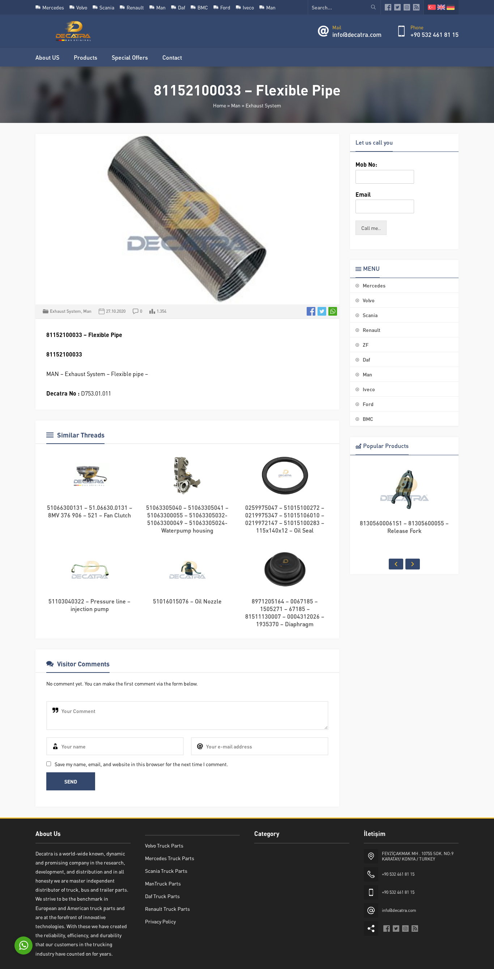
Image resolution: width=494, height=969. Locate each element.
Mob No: (366, 164)
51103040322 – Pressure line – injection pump (89, 604)
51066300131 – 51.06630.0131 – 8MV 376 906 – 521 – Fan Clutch (89, 511)
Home (219, 105)
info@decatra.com (357, 34)
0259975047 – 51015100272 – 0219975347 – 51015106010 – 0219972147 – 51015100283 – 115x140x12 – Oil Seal (284, 519)
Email (363, 194)
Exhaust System (263, 105)
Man (235, 105)
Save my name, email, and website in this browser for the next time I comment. (141, 764)
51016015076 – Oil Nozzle (187, 601)
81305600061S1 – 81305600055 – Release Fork (404, 526)
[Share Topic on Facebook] (311, 311)
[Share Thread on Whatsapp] (332, 311)
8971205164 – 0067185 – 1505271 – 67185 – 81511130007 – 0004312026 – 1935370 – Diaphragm (284, 612)
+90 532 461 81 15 (434, 34)
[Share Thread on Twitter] (322, 311)
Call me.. (371, 228)
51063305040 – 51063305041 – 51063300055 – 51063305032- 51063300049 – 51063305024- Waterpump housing (187, 519)
